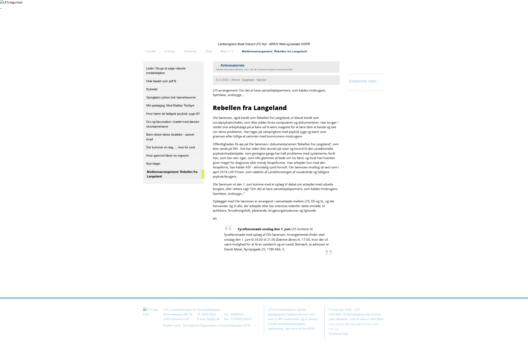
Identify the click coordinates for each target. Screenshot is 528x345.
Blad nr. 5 (227, 51)
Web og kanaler (289, 44)
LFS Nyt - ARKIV (267, 44)
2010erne (190, 51)
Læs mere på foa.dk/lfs (300, 328)
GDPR (305, 44)
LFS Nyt (169, 51)
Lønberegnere (227, 44)
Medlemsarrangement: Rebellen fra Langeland (274, 51)
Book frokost (246, 44)
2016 (208, 51)
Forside (151, 51)
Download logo (338, 333)
